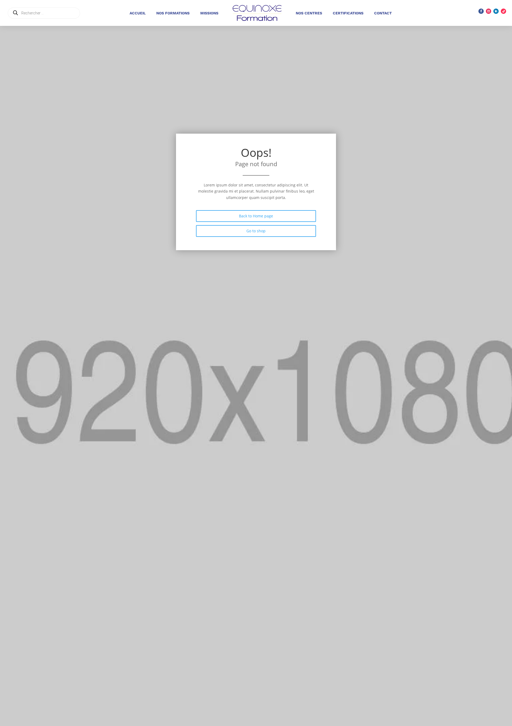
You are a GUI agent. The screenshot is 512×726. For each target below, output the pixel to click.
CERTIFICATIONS (348, 13)
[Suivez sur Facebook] (481, 11)
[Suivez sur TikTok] (503, 11)
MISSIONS (209, 13)
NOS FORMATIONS (173, 13)
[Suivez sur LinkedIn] (496, 11)
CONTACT (383, 13)
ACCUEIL (138, 13)
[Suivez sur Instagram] (488, 11)
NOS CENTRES (309, 13)
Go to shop (256, 230)
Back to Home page (256, 215)
